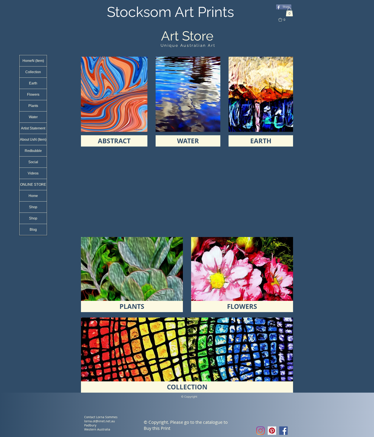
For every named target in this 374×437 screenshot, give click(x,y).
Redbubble (33, 151)
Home (33, 196)
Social (33, 162)
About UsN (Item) (33, 139)
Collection (33, 72)
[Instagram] (260, 430)
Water (33, 117)
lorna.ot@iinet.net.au (99, 421)
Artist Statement (33, 128)
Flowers (33, 94)
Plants (33, 106)
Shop (33, 207)
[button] (289, 12)
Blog (33, 229)
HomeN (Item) (33, 61)
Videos (33, 173)
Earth (33, 83)
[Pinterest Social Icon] (272, 430)
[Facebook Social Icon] (283, 430)
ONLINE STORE (33, 184)
